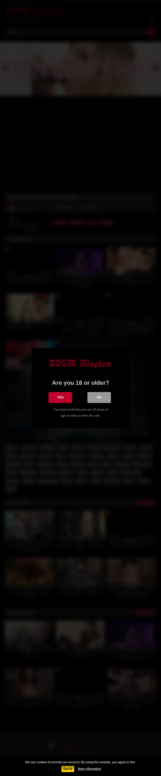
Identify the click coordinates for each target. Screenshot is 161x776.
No (99, 397)
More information (89, 769)
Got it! (67, 769)
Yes (60, 397)
